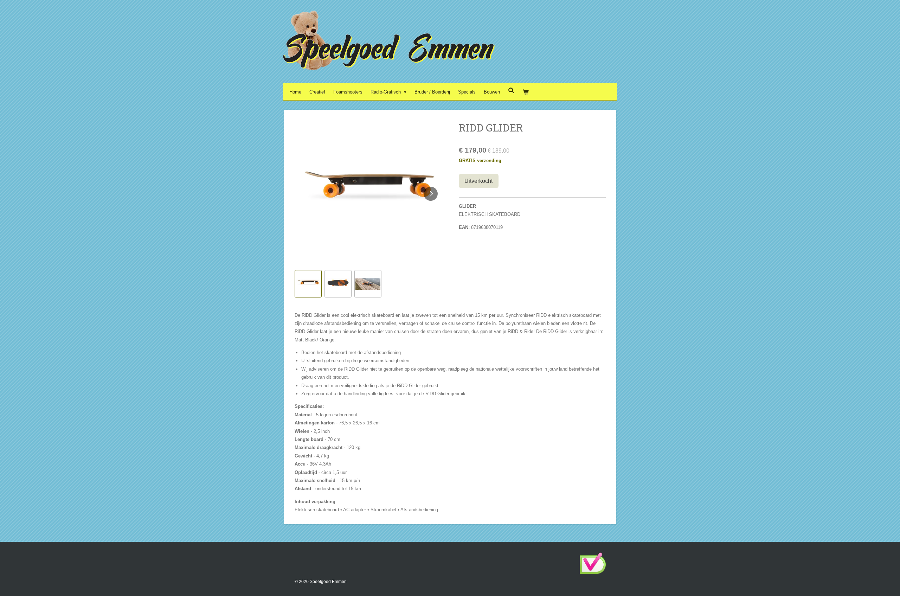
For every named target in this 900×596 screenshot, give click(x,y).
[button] (308, 283)
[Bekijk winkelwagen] (525, 92)
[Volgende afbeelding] (431, 194)
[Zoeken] (511, 90)
